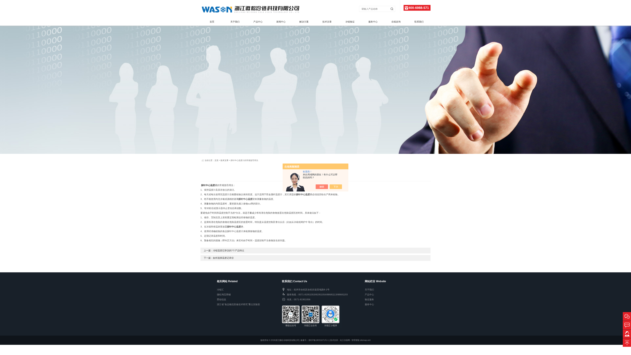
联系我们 (419, 21)
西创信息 (221, 299)
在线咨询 (396, 21)
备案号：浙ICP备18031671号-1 (315, 340)
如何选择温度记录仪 (223, 258)
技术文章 (327, 21)
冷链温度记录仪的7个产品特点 (228, 250)
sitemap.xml (365, 340)
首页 (212, 21)
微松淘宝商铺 (224, 294)
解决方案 (304, 21)
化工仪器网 (345, 340)
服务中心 (373, 21)
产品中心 (258, 21)
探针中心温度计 (209, 185)
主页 (216, 160)
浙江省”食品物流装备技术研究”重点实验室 (238, 304)
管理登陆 (355, 340)
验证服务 (369, 299)
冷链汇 (220, 289)
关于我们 (235, 21)
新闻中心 (281, 21)
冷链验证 (350, 21)
